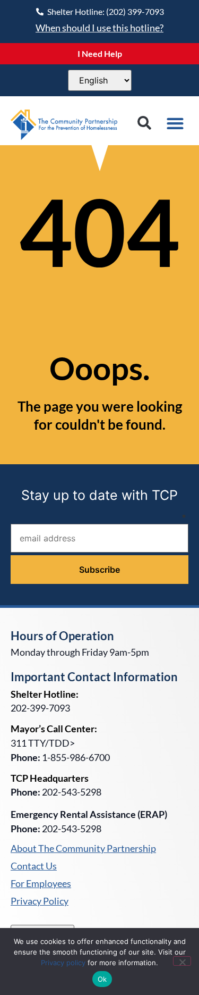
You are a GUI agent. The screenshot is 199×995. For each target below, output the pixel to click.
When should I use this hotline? (99, 28)
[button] (144, 123)
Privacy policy (63, 962)
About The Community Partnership (83, 849)
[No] (182, 961)
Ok (102, 979)
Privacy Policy (39, 901)
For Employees (41, 884)
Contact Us (34, 866)
